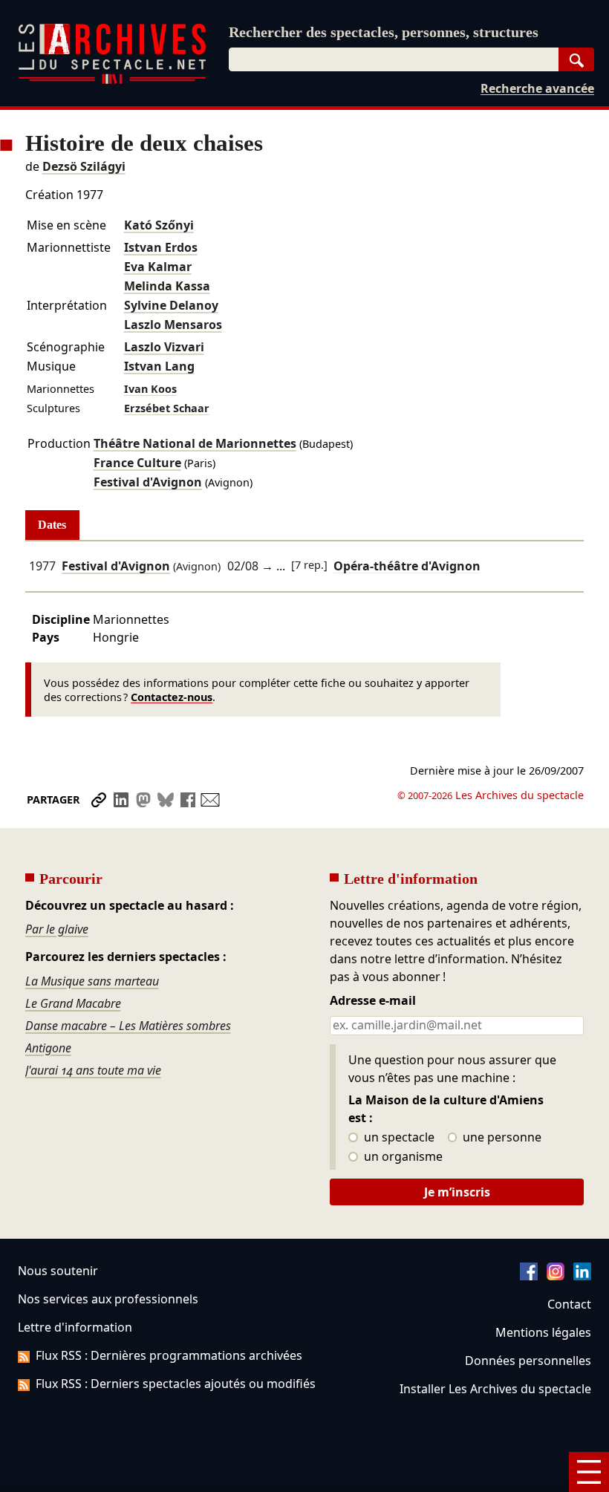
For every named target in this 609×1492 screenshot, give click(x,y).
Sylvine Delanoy (171, 305)
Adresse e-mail (373, 1001)
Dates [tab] (52, 524)
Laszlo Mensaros (173, 324)
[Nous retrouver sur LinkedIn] (582, 1276)
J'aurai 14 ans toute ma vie (93, 1070)
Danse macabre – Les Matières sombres (128, 1025)
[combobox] (393, 59)
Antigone (48, 1048)
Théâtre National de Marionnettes (195, 443)
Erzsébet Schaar (166, 408)
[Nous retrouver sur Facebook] (529, 1276)
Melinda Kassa (167, 286)
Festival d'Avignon (148, 482)
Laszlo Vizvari (164, 347)
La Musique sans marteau (92, 981)
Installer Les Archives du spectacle (495, 1389)
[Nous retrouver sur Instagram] (555, 1276)
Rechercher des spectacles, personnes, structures (383, 32)
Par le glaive (56, 929)
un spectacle (397, 1137)
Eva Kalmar (158, 266)
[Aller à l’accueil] (112, 80)
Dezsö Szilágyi (84, 166)
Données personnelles (528, 1360)
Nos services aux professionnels (108, 1299)
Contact (569, 1304)
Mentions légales (543, 1332)
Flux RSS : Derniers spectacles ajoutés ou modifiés (176, 1383)
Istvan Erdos (161, 247)
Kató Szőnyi (159, 225)
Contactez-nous (171, 697)
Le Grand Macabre (73, 1003)
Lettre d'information (75, 1327)
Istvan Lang (159, 366)
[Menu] (589, 1472)
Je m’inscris (457, 1192)
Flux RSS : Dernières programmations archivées (169, 1355)
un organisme (402, 1157)
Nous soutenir (58, 1271)
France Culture (137, 463)
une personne (500, 1137)
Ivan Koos (150, 389)
